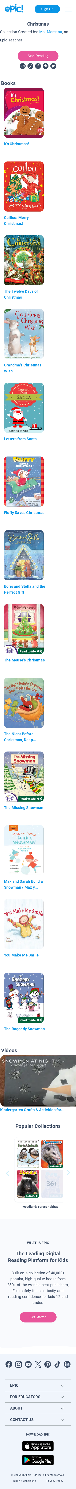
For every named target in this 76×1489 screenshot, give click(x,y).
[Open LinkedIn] (67, 1364)
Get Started (38, 1317)
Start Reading (38, 56)
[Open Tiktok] (57, 1364)
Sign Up (47, 9)
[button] (40, 1169)
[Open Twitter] (38, 1364)
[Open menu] (68, 9)
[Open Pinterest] (47, 1364)
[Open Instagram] (18, 1364)
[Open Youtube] (28, 1364)
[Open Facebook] (8, 1364)
